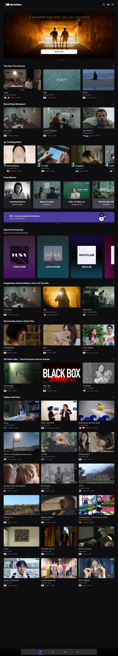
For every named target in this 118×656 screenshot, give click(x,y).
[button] (56, 60)
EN (108, 4)
